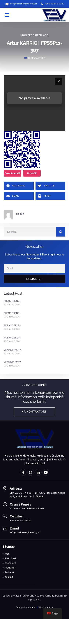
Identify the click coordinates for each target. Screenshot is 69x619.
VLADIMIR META (12, 349)
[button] (7, 15)
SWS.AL (37, 599)
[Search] (60, 232)
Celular (16, 516)
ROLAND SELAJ (12, 325)
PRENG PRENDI (12, 300)
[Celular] (5, 516)
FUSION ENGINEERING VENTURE (38, 595)
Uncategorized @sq (34, 35)
